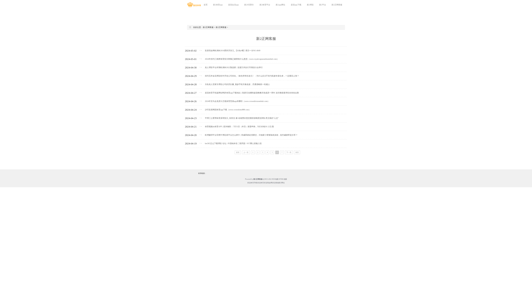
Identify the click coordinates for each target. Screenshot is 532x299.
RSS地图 (275, 179)
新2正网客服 (337, 5)
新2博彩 (310, 5)
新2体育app (218, 5)
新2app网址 (280, 5)
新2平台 (322, 5)
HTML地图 (283, 179)
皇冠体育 (260, 183)
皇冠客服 (275, 183)
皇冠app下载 (296, 5)
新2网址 (282, 183)
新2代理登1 (249, 5)
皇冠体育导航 (252, 183)
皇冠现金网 (268, 183)
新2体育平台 (264, 5)
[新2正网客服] (194, 5)
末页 (297, 152)
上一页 (245, 152)
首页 (206, 5)
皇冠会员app (233, 5)
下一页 (288, 152)
